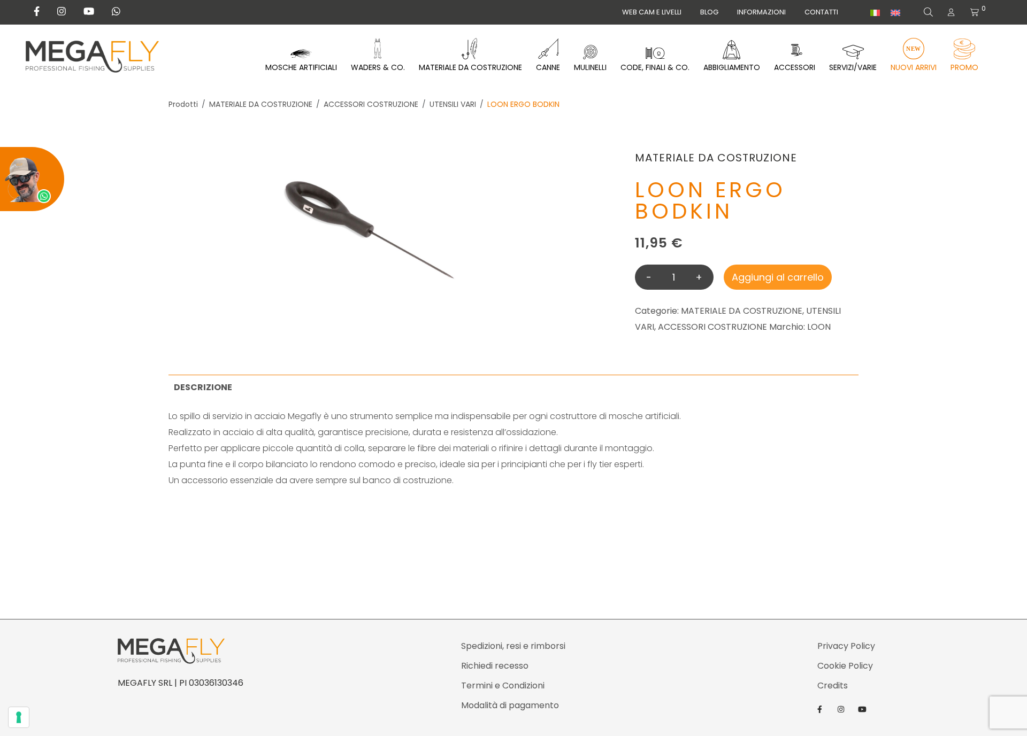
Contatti (821, 12)
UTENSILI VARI (453, 104)
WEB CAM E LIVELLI (651, 12)
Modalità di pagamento (510, 705)
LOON (819, 327)
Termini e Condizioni (503, 685)
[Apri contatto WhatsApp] (32, 179)
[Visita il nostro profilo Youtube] (88, 12)
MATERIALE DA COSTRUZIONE (260, 104)
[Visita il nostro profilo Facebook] (37, 12)
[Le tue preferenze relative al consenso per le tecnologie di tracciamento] (19, 717)
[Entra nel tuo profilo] (951, 12)
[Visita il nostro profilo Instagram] (61, 12)
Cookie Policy (845, 666)
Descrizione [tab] (203, 387)
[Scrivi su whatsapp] (116, 12)
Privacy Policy (846, 646)
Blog (709, 12)
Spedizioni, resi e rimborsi (513, 646)
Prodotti (183, 104)
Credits (832, 685)
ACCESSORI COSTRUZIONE (371, 104)
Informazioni (761, 12)
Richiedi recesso (494, 666)
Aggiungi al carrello (778, 277)
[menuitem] (875, 12)
